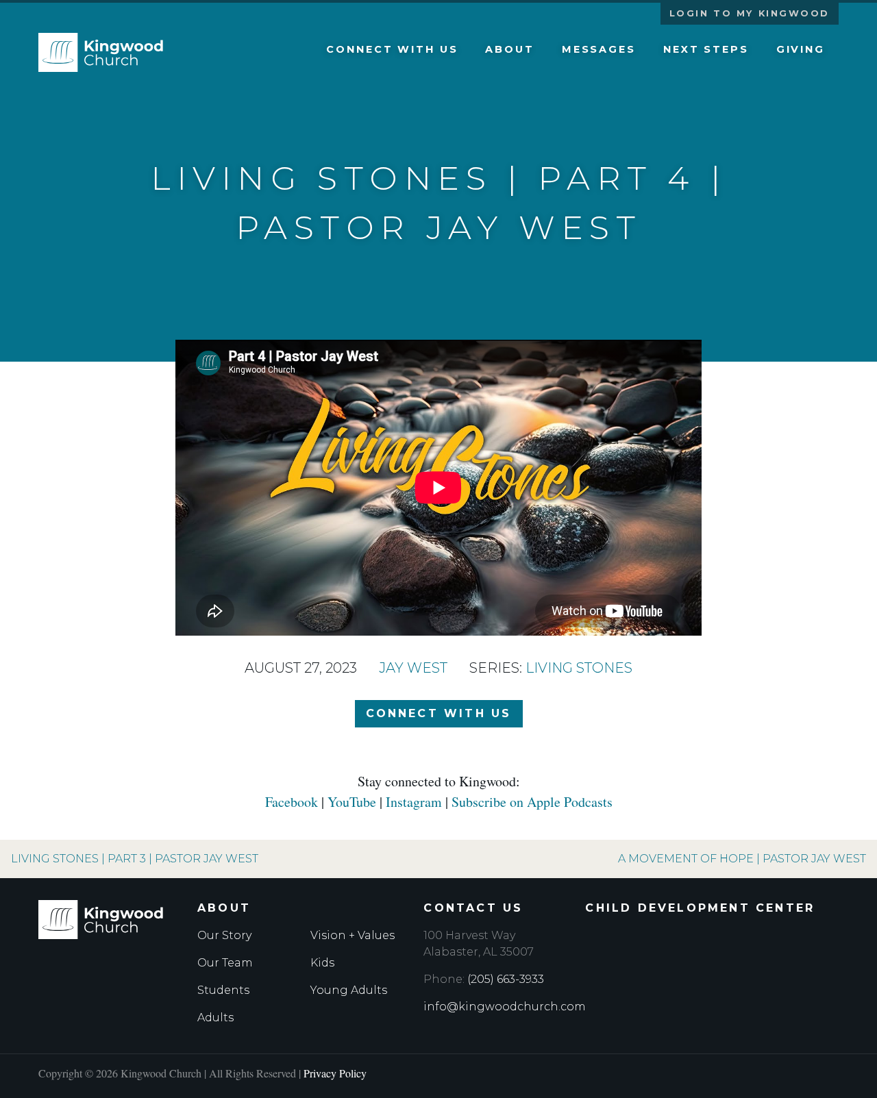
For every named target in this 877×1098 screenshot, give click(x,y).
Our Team (225, 962)
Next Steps (706, 49)
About (509, 49)
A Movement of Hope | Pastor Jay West (742, 858)
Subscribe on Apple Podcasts (532, 802)
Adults (215, 1017)
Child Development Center (700, 907)
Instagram (414, 802)
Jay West (413, 668)
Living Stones (579, 668)
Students (223, 990)
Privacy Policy (335, 1073)
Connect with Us (392, 49)
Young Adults (348, 990)
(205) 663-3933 (505, 979)
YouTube (352, 802)
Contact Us (473, 907)
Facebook (291, 802)
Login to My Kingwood (749, 13)
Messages (599, 49)
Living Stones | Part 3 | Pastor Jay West (134, 858)
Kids (322, 962)
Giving (800, 49)
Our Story (224, 935)
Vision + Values (352, 935)
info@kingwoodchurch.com (504, 1006)
